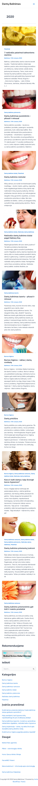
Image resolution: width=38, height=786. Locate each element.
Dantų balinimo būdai (10, 173)
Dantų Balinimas (11, 3)
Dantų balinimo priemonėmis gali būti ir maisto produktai (18, 608)
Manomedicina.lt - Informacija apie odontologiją (18, 766)
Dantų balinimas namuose (22, 473)
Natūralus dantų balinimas (26, 232)
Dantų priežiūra (11, 418)
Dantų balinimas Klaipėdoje (11, 772)
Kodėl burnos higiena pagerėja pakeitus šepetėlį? (18, 732)
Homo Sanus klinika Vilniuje (11, 754)
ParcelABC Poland (8, 760)
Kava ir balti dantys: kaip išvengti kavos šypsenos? (19, 481)
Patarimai (7, 49)
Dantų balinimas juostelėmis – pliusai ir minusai (17, 117)
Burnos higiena (9, 356)
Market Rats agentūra (9, 743)
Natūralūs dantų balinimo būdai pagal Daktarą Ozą (18, 236)
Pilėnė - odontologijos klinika (12, 749)
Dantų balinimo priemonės (12, 112)
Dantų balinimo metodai (14, 177)
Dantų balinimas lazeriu (11, 293)
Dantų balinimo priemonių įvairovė (19, 548)
